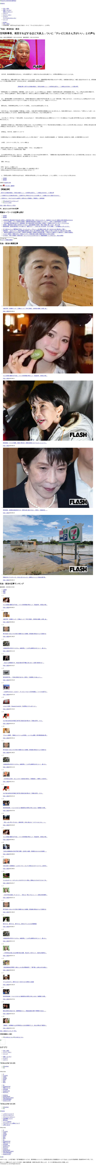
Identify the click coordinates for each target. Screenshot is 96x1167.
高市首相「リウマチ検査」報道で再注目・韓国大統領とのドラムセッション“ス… (25, 443)
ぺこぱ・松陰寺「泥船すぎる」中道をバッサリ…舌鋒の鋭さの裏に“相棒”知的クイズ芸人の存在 (28, 234)
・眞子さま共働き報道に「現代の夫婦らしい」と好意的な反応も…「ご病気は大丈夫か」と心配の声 (27, 192)
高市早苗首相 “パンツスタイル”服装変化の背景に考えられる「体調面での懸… (24, 807)
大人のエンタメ (12, 18)
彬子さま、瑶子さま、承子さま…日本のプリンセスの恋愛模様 (20, 923)
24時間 (5, 589)
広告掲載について (8, 1118)
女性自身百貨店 (7, 1099)
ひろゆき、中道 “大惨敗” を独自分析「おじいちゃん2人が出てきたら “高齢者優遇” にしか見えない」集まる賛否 (33, 235)
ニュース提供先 (7, 1121)
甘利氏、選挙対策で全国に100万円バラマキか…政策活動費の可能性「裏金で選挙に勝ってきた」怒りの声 (31, 224)
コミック (5, 19)
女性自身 (5, 1089)
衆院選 (5, 217)
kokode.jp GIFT (7, 1100)
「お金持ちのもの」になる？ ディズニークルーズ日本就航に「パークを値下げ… (25, 691)
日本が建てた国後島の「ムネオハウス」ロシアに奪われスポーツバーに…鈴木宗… (25, 865)
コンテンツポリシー (8, 1115)
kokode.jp (5, 1095)
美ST (4, 1082)
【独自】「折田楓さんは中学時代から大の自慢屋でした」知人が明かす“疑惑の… (25, 1025)
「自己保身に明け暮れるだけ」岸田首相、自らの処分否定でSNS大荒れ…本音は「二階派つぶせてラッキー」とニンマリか (36, 223)
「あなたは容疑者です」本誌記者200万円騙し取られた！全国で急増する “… (23, 662)
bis (3, 1085)
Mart (4, 1081)
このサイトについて (8, 1113)
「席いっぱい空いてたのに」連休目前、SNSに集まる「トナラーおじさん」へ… (24, 822)
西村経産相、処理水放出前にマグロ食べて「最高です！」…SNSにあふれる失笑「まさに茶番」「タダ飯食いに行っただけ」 (36, 226)
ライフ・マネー (7, 15)
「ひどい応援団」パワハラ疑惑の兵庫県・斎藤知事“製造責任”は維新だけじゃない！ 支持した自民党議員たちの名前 (34, 221)
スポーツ (5, 13)
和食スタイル (6, 1087)
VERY (4, 1076)
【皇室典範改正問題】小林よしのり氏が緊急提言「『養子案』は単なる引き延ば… (25, 967)
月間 (4, 593)
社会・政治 (6, 8)
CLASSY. (5, 1075)
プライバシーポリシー (9, 1117)
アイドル (5, 18)
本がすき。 (6, 1092)
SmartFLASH (6, 1091)
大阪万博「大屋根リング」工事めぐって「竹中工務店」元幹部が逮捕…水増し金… (25, 308)
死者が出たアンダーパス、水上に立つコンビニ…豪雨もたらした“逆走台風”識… (24, 577)
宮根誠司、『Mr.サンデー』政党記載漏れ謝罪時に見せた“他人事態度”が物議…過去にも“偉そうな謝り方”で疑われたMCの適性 (37, 230)
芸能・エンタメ (7, 10)
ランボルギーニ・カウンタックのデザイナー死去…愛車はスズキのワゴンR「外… (25, 880)
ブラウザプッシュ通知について (11, 1123)
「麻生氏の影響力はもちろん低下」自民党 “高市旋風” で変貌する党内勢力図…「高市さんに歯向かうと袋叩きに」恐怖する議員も (38, 232)
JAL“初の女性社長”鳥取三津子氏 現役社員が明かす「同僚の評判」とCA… (23, 720)
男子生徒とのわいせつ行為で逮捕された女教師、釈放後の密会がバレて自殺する (24, 633)
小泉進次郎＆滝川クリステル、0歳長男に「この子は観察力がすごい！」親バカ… (25, 648)
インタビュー (9, 11)
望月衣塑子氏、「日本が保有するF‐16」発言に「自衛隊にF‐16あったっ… (22, 677)
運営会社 (5, 1120)
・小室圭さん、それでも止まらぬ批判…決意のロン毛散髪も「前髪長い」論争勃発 (22, 198)
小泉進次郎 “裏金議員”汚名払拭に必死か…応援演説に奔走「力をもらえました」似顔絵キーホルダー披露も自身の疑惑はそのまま (38, 220)
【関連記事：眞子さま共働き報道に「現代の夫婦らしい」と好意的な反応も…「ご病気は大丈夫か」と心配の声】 (48, 86)
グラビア (5, 16)
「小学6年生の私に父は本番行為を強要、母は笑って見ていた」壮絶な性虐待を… (25, 952)
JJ (3, 1074)
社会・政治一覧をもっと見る (8, 205)
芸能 (4, 11)
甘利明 (5, 215)
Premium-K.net (6, 1086)
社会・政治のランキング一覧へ (8, 1031)
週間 (4, 591)
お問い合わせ (6, 1125)
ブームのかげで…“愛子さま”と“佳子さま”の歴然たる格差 (18, 981)
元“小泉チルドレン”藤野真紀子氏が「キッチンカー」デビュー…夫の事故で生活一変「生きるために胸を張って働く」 (34, 229)
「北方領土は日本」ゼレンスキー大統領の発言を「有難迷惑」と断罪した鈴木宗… (25, 778)
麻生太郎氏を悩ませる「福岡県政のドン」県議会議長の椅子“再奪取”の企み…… (24, 1010)
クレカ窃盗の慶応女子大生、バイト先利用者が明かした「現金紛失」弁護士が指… (25, 375)
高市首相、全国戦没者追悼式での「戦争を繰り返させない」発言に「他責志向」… (25, 510)
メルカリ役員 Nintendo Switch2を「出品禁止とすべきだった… (20, 706)
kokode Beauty (6, 1096)
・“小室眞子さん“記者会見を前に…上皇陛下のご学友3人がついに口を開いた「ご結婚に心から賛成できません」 (30, 195)
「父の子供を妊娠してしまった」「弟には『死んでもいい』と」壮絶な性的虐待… (25, 894)
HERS (4, 1079)
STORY (5, 1078)
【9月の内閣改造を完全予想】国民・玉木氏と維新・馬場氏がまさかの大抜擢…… (25, 851)
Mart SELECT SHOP (8, 1097)
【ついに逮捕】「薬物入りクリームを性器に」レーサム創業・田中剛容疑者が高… (25, 735)
